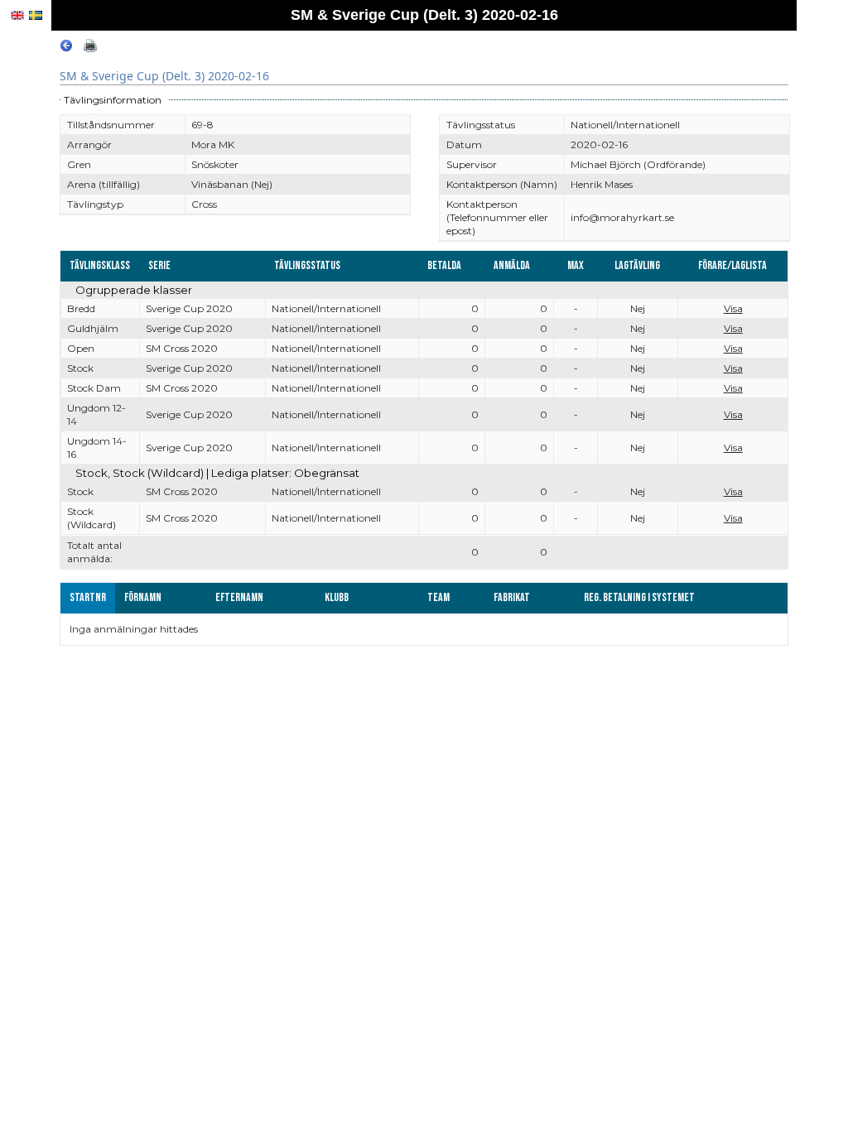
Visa (733, 308)
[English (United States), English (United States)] (17, 15)
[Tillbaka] (66, 48)
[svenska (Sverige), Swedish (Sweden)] (35, 15)
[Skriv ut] (90, 48)
